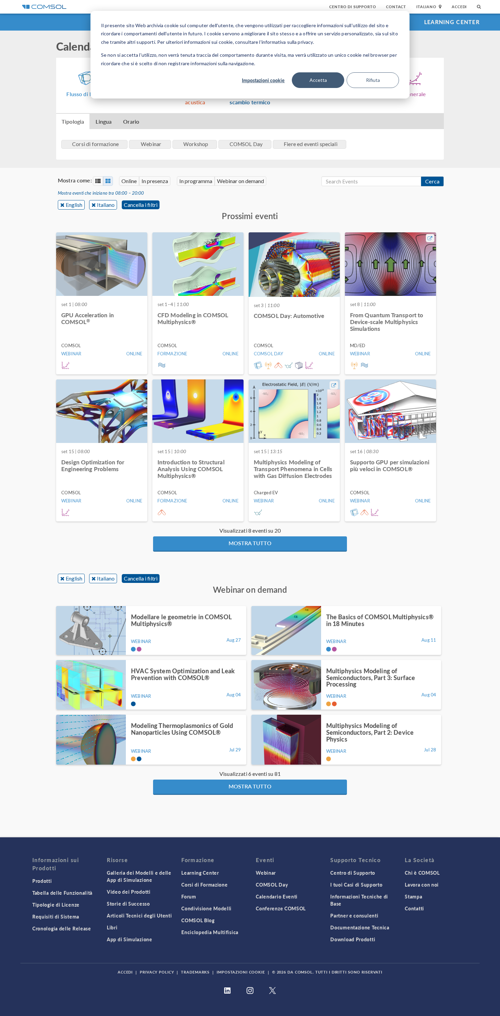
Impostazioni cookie (263, 80)
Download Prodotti (352, 939)
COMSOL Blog (198, 920)
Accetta (318, 80)
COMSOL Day (272, 884)
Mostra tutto (250, 543)
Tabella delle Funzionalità (62, 892)
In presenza (154, 181)
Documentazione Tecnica (359, 927)
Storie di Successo (128, 903)
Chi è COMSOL (422, 872)
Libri (112, 927)
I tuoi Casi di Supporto (356, 884)
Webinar (266, 872)
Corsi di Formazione (204, 884)
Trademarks (195, 972)
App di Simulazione (129, 939)
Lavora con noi (422, 884)
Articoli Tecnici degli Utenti (139, 915)
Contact (396, 6)
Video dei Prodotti (129, 891)
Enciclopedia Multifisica (209, 932)
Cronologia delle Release (61, 928)
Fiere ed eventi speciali (310, 144)
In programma (195, 181)
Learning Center (452, 22)
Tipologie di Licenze (56, 904)
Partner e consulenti (354, 915)
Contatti (414, 908)
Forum (188, 896)
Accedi (459, 6)
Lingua (104, 121)
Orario (131, 121)
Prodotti (42, 880)
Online (129, 181)
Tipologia (73, 121)
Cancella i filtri (140, 204)
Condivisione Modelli (206, 908)
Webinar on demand (240, 181)
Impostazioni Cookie (241, 972)
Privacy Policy (157, 972)
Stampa (413, 896)
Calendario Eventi (277, 896)
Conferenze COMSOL (281, 908)
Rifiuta (373, 80)
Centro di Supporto (352, 6)
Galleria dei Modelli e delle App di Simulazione (139, 876)
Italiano (106, 204)
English (74, 204)
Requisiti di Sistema (55, 916)
